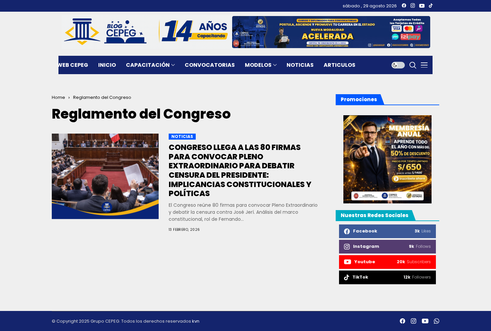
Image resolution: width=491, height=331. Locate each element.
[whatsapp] (436, 321)
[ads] (387, 159)
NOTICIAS (182, 136)
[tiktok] (431, 6)
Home (58, 97)
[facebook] (404, 6)
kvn (195, 321)
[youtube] (422, 6)
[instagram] (413, 6)
